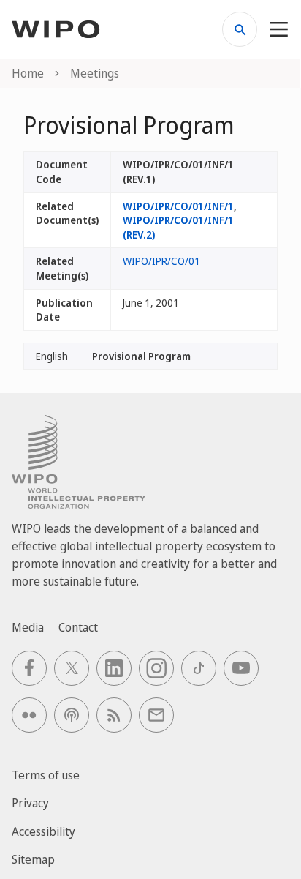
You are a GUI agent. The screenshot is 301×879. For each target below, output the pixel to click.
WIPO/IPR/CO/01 (161, 261)
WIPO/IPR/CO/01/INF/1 (178, 206)
